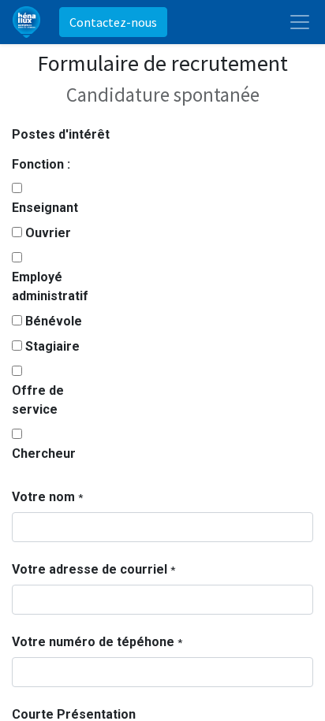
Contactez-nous (113, 22)
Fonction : (41, 164)
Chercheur (44, 453)
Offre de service (38, 400)
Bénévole (53, 321)
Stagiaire (52, 346)
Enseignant (45, 207)
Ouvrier (48, 232)
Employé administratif (50, 286)
